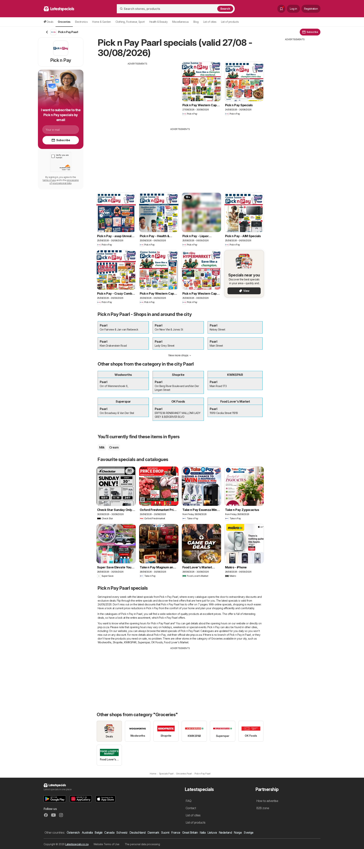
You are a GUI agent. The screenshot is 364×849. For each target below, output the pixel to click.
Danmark (153, 832)
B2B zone (262, 808)
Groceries (217, 638)
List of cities (210, 21)
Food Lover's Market (176, 642)
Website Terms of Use (106, 844)
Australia (87, 832)
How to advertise (267, 801)
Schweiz (121, 832)
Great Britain (190, 832)
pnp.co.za (103, 627)
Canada (109, 832)
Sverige (248, 832)
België (98, 832)
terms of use (49, 180)
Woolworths (104, 642)
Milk (102, 447)
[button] (55, 798)
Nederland (225, 832)
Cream (113, 447)
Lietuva (212, 832)
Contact (191, 808)
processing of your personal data (64, 182)
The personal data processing (142, 844)
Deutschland (137, 832)
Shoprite (118, 642)
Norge (238, 832)
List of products (230, 21)
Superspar (144, 642)
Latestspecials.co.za (76, 844)
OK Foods (157, 642)
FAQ (188, 801)
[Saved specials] (281, 9)
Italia (203, 832)
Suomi (165, 832)
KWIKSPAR (130, 642)
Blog (196, 21)
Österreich (73, 832)
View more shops (178, 355)
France (175, 832)
